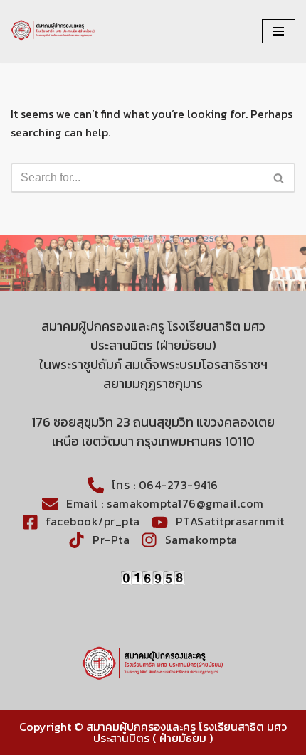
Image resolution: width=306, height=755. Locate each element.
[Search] (279, 178)
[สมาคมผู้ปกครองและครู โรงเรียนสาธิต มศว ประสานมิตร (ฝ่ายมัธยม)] (53, 31)
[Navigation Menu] (278, 31)
